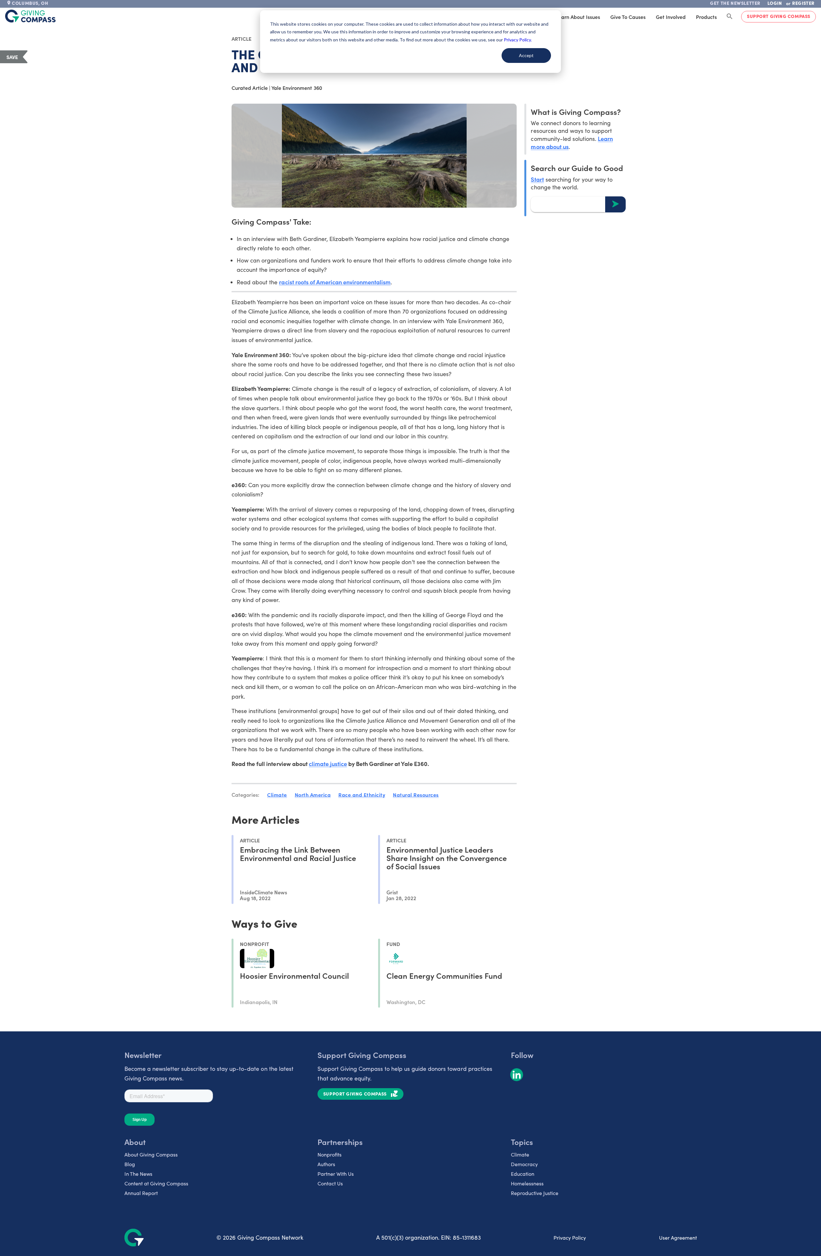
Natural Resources (416, 794)
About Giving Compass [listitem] (151, 1154)
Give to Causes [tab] (628, 16)
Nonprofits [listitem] (329, 1154)
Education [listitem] (522, 1173)
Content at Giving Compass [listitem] (156, 1183)
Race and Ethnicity (361, 794)
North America (313, 794)
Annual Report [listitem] (141, 1193)
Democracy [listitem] (524, 1164)
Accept (526, 55)
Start (537, 179)
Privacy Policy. (518, 39)
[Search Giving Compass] (729, 16)
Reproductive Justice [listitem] (534, 1193)
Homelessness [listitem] (527, 1183)
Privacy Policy (570, 1237)
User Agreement (678, 1237)
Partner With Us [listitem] (335, 1173)
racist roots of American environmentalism (335, 282)
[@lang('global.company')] (30, 16)
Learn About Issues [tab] (578, 16)
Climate (277, 794)
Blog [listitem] (129, 1164)
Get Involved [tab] (671, 16)
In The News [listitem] (138, 1173)
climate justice (328, 764)
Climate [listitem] (520, 1154)
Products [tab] (706, 16)
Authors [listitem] (326, 1164)
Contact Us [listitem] (330, 1183)
